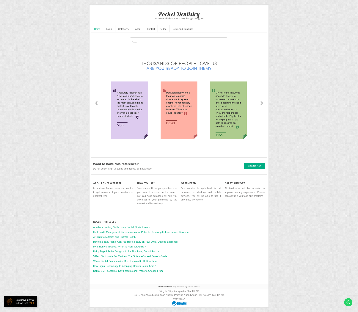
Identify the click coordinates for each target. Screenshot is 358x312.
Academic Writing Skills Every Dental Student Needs (121, 227)
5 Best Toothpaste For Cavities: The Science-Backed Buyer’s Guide (130, 256)
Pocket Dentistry (179, 14)
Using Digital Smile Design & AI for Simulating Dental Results (126, 251)
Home (97, 29)
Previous (96, 103)
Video (164, 29)
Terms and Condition (182, 29)
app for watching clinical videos (179, 287)
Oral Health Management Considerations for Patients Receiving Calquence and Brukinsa (141, 232)
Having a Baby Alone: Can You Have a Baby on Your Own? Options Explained (135, 241)
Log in (109, 29)
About (138, 29)
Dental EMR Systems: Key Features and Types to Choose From (128, 270)
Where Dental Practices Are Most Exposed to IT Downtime (125, 261)
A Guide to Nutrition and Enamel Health (114, 237)
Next (261, 103)
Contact (151, 29)
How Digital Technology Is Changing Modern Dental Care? (124, 266)
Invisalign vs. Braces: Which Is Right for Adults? (119, 246)
